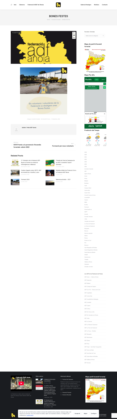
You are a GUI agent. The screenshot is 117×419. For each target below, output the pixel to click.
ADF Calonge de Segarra (90, 286)
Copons (86, 200)
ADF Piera (86, 343)
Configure (93, 413)
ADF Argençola (87, 280)
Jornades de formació (89, 221)
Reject (85, 413)
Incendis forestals (16, 32)
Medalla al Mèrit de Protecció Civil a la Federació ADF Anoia (66, 171)
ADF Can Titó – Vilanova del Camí (92, 289)
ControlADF (87, 197)
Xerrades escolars (88, 266)
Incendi (86, 214)
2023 (85, 161)
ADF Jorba (86, 318)
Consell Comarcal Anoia (89, 195)
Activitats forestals (88, 169)
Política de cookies (102, 415)
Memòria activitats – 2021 (63, 179)
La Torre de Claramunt (89, 223)
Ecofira (86, 204)
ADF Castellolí (87, 302)
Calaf (85, 185)
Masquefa (86, 228)
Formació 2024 (25, 179)
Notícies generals (88, 233)
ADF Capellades (88, 292)
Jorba (85, 219)
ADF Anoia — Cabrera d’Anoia (91, 277)
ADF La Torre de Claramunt (90, 327)
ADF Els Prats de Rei (89, 312)
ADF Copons (87, 305)
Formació (86, 207)
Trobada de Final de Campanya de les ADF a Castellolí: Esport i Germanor (65, 162)
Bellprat (86, 180)
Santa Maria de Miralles (89, 252)
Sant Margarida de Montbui (90, 247)
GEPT (85, 211)
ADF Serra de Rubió (89, 350)
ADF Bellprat (87, 283)
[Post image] (15, 163)
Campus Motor (87, 188)
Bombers (86, 183)
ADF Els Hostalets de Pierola (91, 315)
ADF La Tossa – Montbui (90, 331)
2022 (85, 159)
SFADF (86, 254)
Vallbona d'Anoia (88, 261)
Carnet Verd (87, 192)
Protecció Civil (87, 240)
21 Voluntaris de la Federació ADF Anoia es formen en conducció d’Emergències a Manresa (30, 162)
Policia (86, 238)
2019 (85, 152)
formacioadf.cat (88, 209)
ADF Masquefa (87, 334)
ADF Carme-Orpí (88, 296)
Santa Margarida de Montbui (90, 250)
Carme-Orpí (87, 190)
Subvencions (87, 257)
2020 (85, 154)
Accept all (77, 413)
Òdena (85, 235)
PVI (85, 242)
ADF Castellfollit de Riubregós (91, 299)
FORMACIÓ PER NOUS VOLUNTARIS (49, 380)
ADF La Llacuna (88, 321)
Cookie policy (29, 415)
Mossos (86, 231)
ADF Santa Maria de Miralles (91, 356)
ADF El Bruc (87, 308)
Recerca (86, 245)
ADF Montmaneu (88, 337)
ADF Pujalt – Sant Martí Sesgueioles (92, 346)
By (45, 119)
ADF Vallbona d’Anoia (89, 359)
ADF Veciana (87, 362)
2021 (85, 157)
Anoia (85, 176)
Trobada (86, 259)
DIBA (85, 202)
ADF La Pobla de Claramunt (90, 324)
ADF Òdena (87, 340)
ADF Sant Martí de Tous (90, 353)
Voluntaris (86, 264)
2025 (85, 166)
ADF (85, 171)
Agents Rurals (87, 173)
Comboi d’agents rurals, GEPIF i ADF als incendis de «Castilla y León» (31, 171)
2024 (85, 164)
